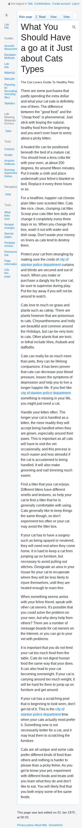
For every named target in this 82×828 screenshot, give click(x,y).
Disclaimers (56, 825)
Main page (25, 16)
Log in (75, 3)
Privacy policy (25, 825)
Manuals (9, 78)
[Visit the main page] (6, 14)
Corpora (9, 149)
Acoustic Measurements (13, 47)
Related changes (9, 226)
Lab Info (6, 26)
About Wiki (40, 825)
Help (8, 194)
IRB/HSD (9, 72)
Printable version (9, 244)
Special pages (8, 235)
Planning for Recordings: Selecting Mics (11, 91)
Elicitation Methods (10, 56)
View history (65, 17)
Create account (61, 3)
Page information (11, 262)
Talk (30, 3)
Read (42, 16)
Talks (8, 131)
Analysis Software (9, 162)
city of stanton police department (46, 393)
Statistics (9, 103)
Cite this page (7, 273)
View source (53, 17)
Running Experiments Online (11, 173)
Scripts (8, 155)
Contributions (42, 3)
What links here (7, 215)
